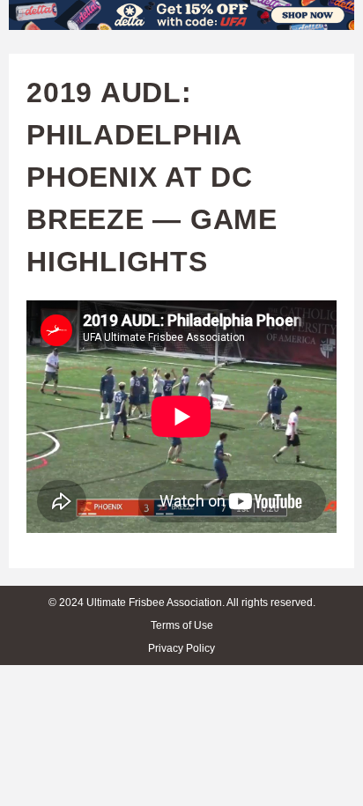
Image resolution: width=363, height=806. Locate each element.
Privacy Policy (181, 648)
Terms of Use (182, 625)
